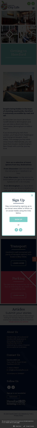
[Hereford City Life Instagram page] (20, 230)
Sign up (18, 219)
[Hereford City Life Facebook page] (16, 230)
